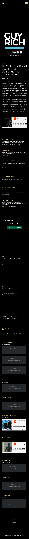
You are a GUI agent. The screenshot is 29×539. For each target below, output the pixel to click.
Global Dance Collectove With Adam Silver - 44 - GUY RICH (19, 431)
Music (14, 525)
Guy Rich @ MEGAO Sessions (9, 454)
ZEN (3, 256)
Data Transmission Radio (5, 431)
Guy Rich (3, 129)
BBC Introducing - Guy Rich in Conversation (12, 129)
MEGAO (3, 454)
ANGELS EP (5, 286)
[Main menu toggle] (26, 3)
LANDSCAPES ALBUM (7, 316)
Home (14, 519)
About (14, 522)
